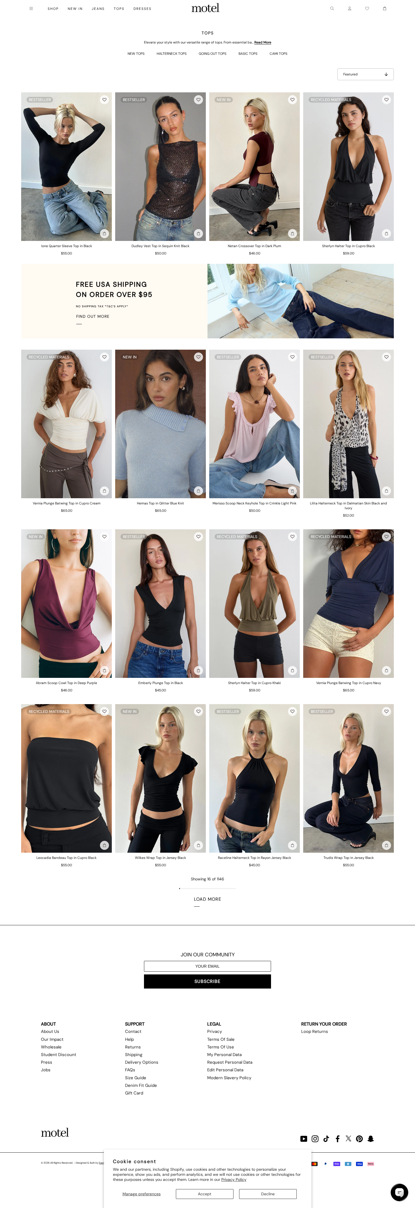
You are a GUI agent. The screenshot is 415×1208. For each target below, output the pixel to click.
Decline (268, 1193)
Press (46, 1062)
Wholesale (51, 1047)
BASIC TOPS (248, 53)
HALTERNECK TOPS (172, 53)
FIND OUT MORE (93, 316)
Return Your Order (324, 1024)
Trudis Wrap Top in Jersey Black (349, 858)
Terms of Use (220, 1047)
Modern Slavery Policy (229, 1078)
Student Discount (58, 1054)
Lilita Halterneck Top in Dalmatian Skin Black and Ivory (348, 505)
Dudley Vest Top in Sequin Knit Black (160, 246)
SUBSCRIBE (207, 981)
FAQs (130, 1070)
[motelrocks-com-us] (205, 8)
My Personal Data (224, 1054)
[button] (104, 99)
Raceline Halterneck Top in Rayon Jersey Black (254, 858)
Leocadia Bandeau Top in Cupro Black (66, 858)
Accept (204, 1193)
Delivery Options (141, 1062)
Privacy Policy (233, 1179)
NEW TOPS (136, 53)
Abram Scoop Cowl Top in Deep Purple (66, 683)
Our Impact (52, 1039)
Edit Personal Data (225, 1070)
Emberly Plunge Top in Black (160, 683)
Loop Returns (314, 1031)
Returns (133, 1047)
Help (129, 1039)
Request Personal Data (229, 1062)
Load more (207, 899)
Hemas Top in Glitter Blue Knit (160, 503)
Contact (133, 1031)
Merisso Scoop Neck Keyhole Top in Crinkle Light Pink (254, 503)
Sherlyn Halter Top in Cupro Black (348, 246)
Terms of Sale (221, 1039)
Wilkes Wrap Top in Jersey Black (160, 858)
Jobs (46, 1070)
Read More (262, 42)
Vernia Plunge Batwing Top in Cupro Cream (67, 503)
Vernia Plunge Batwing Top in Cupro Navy (348, 683)
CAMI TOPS (278, 53)
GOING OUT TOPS (212, 53)
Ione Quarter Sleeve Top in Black (66, 246)
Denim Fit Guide (141, 1085)
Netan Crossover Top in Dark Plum (254, 246)
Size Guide (135, 1078)
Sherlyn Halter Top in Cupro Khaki (254, 683)
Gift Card (134, 1093)
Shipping (133, 1054)
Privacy (214, 1031)
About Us (50, 1031)
